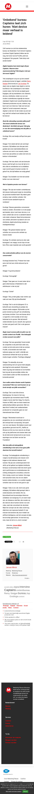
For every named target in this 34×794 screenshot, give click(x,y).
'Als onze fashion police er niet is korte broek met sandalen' (18, 620)
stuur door (19, 542)
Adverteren (9, 726)
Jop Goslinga (22, 84)
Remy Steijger (11, 593)
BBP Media (6, 771)
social (6, 587)
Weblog (8, 709)
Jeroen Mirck (6, 44)
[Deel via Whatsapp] (7, 537)
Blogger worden (11, 740)
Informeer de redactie (13, 737)
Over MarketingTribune (11, 779)
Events (7, 723)
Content (15, 608)
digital (16, 587)
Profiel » (27, 578)
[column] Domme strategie (12, 611)
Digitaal (12, 605)
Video (10, 608)
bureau (22, 593)
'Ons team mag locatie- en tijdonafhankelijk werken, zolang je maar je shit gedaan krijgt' (17, 624)
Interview (19, 605)
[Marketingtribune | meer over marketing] (8, 9)
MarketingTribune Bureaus (8, 690)
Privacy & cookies (16, 781)
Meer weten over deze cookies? (13, 791)
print (23, 542)
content (21, 596)
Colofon (8, 721)
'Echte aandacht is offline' (12, 617)
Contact (6, 781)
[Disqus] (18, 657)
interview (25, 586)
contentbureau (23, 590)
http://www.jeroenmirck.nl (19, 575)
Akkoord (25, 791)
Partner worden (10, 743)
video (11, 587)
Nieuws (7, 706)
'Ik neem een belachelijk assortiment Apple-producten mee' (17, 614)
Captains (10, 590)
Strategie (6, 605)
